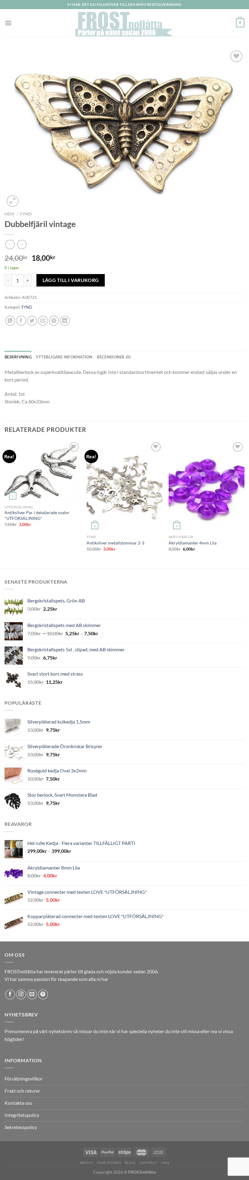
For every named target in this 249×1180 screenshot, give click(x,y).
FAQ (165, 1162)
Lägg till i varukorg (71, 280)
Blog (130, 1162)
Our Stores (109, 1162)
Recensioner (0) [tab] (114, 356)
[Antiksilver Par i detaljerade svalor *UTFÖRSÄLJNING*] (42, 471)
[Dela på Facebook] (21, 321)
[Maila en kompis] (43, 321)
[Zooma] (13, 201)
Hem (9, 214)
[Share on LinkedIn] (65, 321)
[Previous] (4, 504)
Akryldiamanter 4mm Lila (193, 542)
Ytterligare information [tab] (64, 356)
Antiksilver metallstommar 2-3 (115, 542)
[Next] (244, 504)
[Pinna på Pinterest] (54, 321)
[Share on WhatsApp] (10, 321)
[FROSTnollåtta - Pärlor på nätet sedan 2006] (124, 23)
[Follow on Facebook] (10, 994)
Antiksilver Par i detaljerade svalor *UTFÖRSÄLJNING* (37, 515)
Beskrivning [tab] (18, 356)
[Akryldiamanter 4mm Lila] (206, 486)
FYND (26, 214)
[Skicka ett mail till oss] (32, 994)
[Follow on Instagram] (21, 994)
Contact (148, 1162)
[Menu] (8, 22)
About (87, 1162)
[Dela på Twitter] (32, 321)
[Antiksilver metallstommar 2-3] (124, 486)
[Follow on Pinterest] (43, 994)
